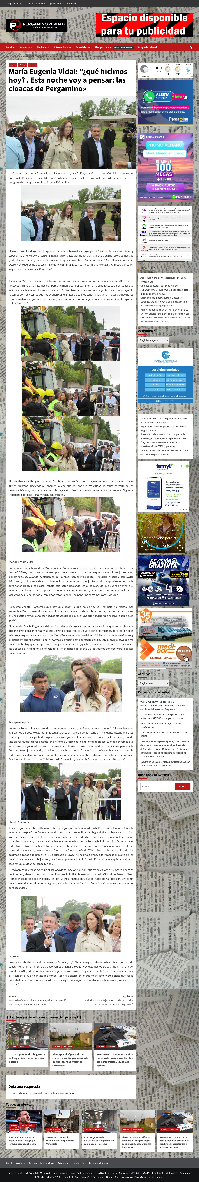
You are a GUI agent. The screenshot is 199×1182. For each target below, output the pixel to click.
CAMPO (146, 409)
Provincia (24, 47)
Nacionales (67, 1046)
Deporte (13, 1125)
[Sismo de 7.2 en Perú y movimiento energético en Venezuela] (61, 1121)
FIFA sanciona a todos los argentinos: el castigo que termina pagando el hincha (23, 1141)
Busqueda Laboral (147, 47)
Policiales (111, 1046)
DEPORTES (148, 268)
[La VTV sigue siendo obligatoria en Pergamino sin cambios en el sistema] (27, 1036)
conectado (37, 1093)
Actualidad (81, 47)
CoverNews (141, 1176)
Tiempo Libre (114, 47)
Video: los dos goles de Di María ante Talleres (164, 309)
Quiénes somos (56, 3)
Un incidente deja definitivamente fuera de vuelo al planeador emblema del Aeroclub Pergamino (163, 705)
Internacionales (26, 1125)
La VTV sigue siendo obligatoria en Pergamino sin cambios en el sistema (27, 1058)
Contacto (40, 3)
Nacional (41, 47)
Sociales (32, 65)
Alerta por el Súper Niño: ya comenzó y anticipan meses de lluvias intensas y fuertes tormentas (70, 1060)
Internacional (61, 47)
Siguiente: (107, 1000)
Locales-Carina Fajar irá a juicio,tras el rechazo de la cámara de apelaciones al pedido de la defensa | (164, 745)
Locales (13, 65)
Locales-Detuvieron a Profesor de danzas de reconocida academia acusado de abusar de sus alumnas (164, 753)
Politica (23, 65)
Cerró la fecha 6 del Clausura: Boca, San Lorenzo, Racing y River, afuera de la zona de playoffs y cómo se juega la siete (163, 301)
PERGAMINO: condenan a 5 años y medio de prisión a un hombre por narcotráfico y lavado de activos (114, 1060)
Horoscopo (188, 261)
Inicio (30, 3)
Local (9, 47)
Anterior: (37, 1000)
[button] (191, 47)
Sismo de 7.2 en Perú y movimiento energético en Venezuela (60, 1141)
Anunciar (71, 3)
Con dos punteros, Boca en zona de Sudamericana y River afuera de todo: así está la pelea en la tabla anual (164, 289)
